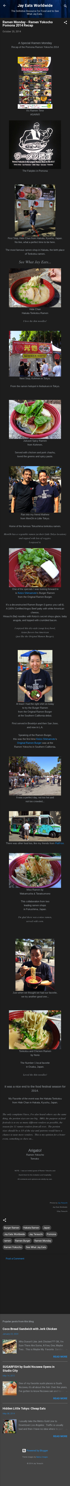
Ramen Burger (22, 1240)
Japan (46, 1227)
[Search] (65, 7)
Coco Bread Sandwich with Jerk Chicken (30, 1329)
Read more (60, 1356)
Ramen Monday (43, 1240)
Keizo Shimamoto (27, 593)
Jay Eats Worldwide (35, 5)
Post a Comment (15, 1258)
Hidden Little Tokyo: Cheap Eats (24, 1408)
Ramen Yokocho (13, 1247)
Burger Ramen (11, 1227)
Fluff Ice (59, 843)
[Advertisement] (35, 1286)
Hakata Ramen (31, 1227)
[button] (65, 23)
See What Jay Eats (36, 1247)
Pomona (51, 1234)
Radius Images (42, 1457)
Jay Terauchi (62, 1203)
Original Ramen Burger (29, 742)
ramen (7, 1240)
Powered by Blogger (37, 1450)
